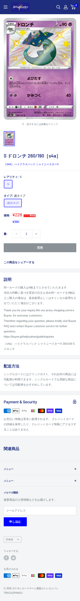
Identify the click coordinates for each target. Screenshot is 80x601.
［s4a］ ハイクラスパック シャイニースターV (31, 164)
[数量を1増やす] (36, 234)
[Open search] (58, 7)
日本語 (9, 539)
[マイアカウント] (66, 7)
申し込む (15, 521)
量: (5, 233)
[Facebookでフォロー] (6, 557)
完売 (40, 247)
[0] (73, 7)
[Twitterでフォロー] (13, 557)
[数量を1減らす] (16, 234)
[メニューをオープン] (5, 7)
